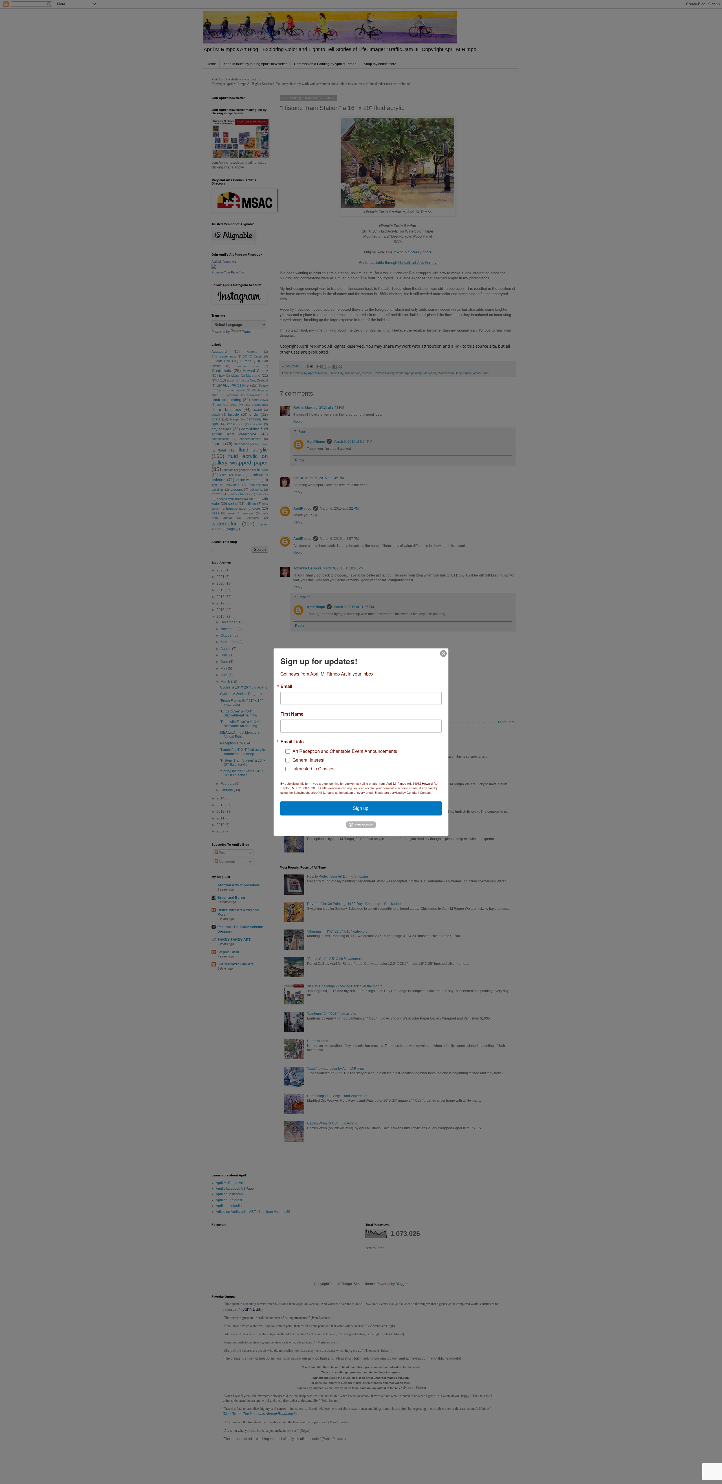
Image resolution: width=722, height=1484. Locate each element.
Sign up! (361, 808)
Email (286, 686)
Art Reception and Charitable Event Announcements (344, 751)
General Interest (308, 760)
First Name (291, 713)
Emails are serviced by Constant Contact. (403, 792)
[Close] (443, 653)
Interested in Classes (313, 768)
